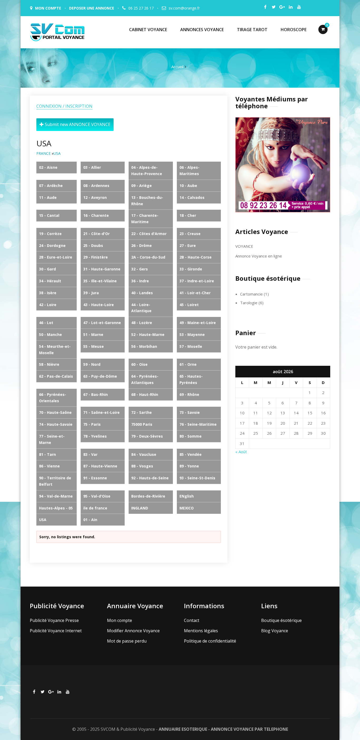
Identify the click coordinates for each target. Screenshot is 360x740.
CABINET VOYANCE (148, 29)
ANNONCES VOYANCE (202, 29)
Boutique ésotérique (281, 620)
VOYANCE (244, 246)
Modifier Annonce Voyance (133, 631)
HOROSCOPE (294, 29)
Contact (191, 620)
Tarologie (248, 302)
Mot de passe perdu (127, 641)
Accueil (177, 66)
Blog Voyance (274, 631)
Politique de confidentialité (210, 641)
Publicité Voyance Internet (56, 631)
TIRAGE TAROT (252, 29)
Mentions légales (201, 631)
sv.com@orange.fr (184, 8)
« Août (241, 451)
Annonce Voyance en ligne (258, 256)
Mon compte (119, 620)
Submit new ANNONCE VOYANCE (77, 124)
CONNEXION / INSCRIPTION (64, 106)
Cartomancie (251, 294)
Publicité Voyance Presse (54, 620)
